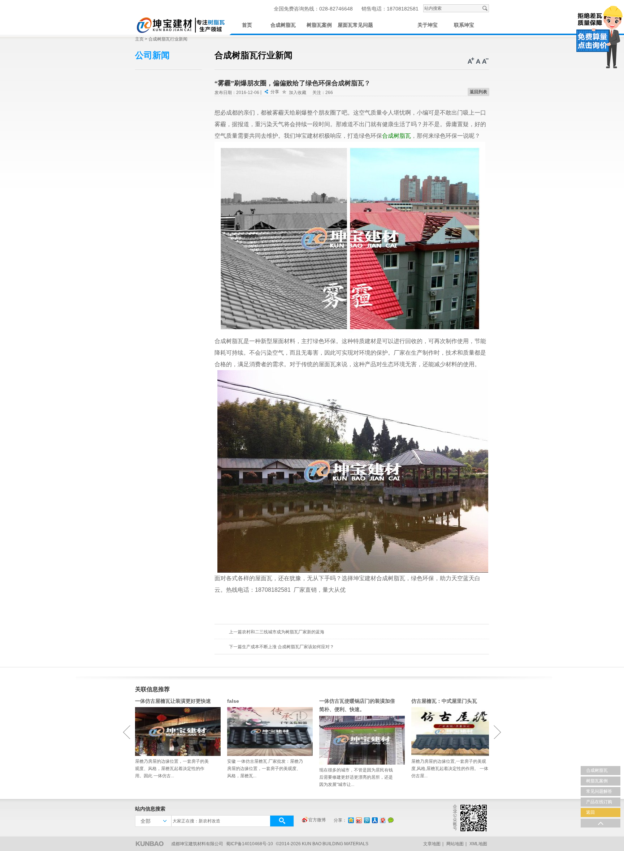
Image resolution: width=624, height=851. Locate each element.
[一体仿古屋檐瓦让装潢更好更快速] (174, 731)
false (233, 701)
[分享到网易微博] (382, 820)
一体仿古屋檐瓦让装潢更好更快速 (173, 701)
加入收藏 (297, 92)
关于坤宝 (427, 25)
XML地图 (478, 843)
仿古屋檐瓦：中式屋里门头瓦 (444, 701)
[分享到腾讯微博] (366, 820)
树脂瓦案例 (319, 25)
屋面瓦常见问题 (355, 25)
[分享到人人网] (374, 820)
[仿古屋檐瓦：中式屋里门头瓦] (450, 731)
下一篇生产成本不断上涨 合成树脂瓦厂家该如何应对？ (281, 646)
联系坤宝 (464, 25)
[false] (266, 731)
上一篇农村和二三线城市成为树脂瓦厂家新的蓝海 (276, 631)
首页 (247, 25)
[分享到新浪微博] (359, 820)
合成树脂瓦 (283, 25)
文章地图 (432, 843)
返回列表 (478, 91)
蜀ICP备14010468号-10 (249, 843)
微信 (391, 820)
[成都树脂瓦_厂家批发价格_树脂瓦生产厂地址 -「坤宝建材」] (180, 24)
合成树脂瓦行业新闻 (167, 39)
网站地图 (455, 843)
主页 (139, 39)
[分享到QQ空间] (351, 820)
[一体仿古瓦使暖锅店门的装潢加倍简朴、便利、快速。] (358, 740)
